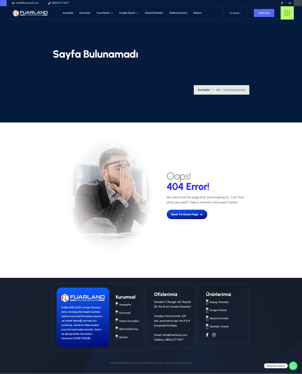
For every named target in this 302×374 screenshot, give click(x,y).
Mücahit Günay (183, 362)
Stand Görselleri (154, 12)
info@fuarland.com (174, 335)
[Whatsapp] (293, 366)
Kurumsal (84, 12)
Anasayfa (68, 12)
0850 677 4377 (174, 339)
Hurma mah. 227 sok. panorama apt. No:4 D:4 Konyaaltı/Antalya (172, 320)
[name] (27, 13)
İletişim (197, 12)
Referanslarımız (178, 12)
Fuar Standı (103, 12)
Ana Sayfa (204, 90)
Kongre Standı (127, 12)
